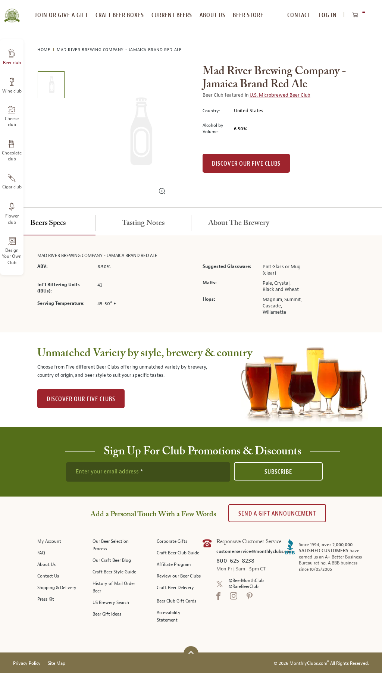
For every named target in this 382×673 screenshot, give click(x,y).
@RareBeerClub (243, 586)
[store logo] (12, 11)
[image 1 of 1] (51, 86)
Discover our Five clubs (246, 163)
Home (44, 49)
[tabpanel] (191, 283)
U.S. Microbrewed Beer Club (280, 95)
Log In (328, 15)
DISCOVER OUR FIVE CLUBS (81, 399)
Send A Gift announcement (277, 513)
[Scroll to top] (191, 652)
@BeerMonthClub (246, 580)
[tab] (48, 223)
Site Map (56, 663)
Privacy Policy (27, 663)
